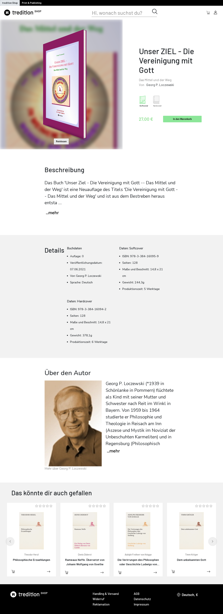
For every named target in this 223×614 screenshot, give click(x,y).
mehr (113, 451)
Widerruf (98, 599)
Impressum (141, 604)
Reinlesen (61, 141)
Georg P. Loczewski (160, 85)
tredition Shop (10, 2)
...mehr (52, 213)
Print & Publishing (31, 2)
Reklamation (101, 604)
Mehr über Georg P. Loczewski (65, 469)
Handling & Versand (106, 594)
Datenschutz (142, 599)
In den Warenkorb (182, 119)
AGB (136, 594)
